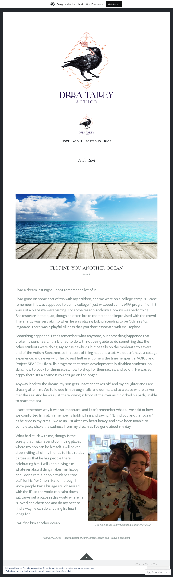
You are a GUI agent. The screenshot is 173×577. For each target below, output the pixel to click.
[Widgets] (86, 556)
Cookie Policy (67, 571)
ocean (100, 537)
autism (75, 537)
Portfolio (93, 141)
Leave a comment (120, 537)
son (107, 537)
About (77, 141)
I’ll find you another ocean (86, 268)
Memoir (86, 274)
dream (92, 537)
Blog (107, 141)
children (84, 537)
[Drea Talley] (86, 67)
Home (66, 141)
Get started (113, 4)
